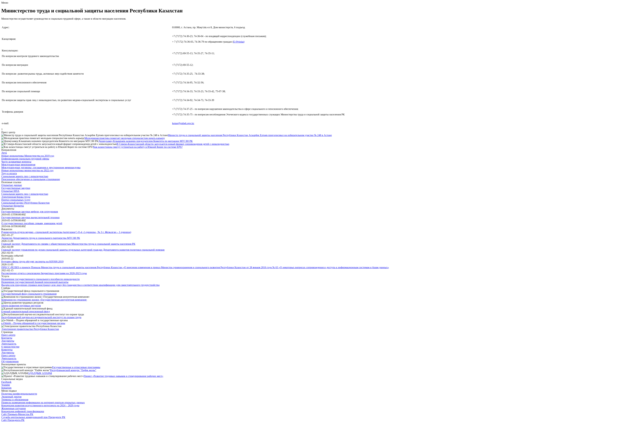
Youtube (5, 385)
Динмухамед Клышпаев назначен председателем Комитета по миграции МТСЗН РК (145, 141)
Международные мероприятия (18, 164)
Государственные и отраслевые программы (76, 367)
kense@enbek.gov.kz (183, 123)
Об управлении (10, 361)
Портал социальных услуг (16, 199)
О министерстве (10, 346)
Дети (4, 152)
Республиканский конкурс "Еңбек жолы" (73, 370)
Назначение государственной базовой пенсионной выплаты (34, 282)
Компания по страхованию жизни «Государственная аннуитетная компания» (44, 299)
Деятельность (8, 343)
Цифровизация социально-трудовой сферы (25, 158)
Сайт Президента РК (12, 420)
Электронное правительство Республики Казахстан (30, 329)
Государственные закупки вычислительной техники (30, 217)
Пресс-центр (8, 335)
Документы (7, 340)
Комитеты (7, 349)
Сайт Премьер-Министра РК (17, 414)
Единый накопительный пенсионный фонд (25, 311)
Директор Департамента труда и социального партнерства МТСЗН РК (40, 238)
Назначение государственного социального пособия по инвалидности (40, 279)
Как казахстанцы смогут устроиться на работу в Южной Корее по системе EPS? (138, 147)
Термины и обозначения (14, 399)
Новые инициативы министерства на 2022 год (27, 170)
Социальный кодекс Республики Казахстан (25, 202)
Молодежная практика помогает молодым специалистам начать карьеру (124, 138)
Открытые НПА (10, 191)
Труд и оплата (9, 173)
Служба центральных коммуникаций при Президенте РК (33, 417)
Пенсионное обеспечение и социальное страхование (30, 179)
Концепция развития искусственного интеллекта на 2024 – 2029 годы (40, 405)
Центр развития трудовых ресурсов (21, 305)
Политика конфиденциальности (19, 393)
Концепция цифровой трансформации (22, 411)
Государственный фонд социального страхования (28, 293)
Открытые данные (11, 185)
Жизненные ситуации (13, 408)
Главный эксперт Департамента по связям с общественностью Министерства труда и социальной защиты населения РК (68, 244)
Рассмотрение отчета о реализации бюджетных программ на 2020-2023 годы (44, 273)
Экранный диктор (11, 396)
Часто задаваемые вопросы (16, 161)
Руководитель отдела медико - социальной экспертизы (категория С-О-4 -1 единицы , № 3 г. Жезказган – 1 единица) (66, 232)
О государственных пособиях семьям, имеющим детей (31, 223)
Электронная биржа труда (15, 197)
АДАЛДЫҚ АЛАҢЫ (40, 373)
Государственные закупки (15, 188)
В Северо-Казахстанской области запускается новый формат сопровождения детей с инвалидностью (173, 144)
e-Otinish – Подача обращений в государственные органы (33, 323)
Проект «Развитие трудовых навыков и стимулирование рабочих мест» (123, 376)
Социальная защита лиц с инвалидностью (24, 176)
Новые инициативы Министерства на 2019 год (27, 155)
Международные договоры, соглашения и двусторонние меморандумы (40, 167)
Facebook (6, 382)
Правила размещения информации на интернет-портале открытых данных (43, 402)
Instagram (6, 387)
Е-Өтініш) (238, 41)
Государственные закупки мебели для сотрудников (29, 211)
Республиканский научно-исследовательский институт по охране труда (41, 317)
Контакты (6, 338)
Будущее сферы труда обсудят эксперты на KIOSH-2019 (32, 261)
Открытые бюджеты (12, 205)
